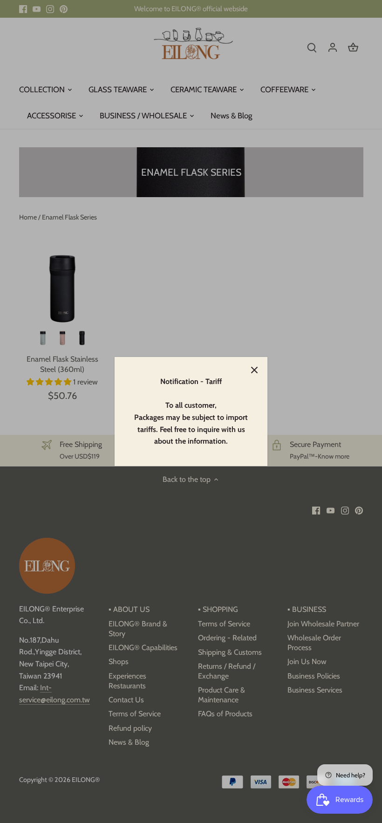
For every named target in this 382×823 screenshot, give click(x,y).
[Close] (254, 370)
